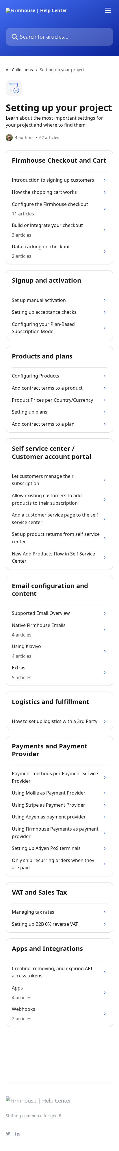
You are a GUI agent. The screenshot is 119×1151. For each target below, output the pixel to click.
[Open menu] (108, 10)
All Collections (19, 69)
